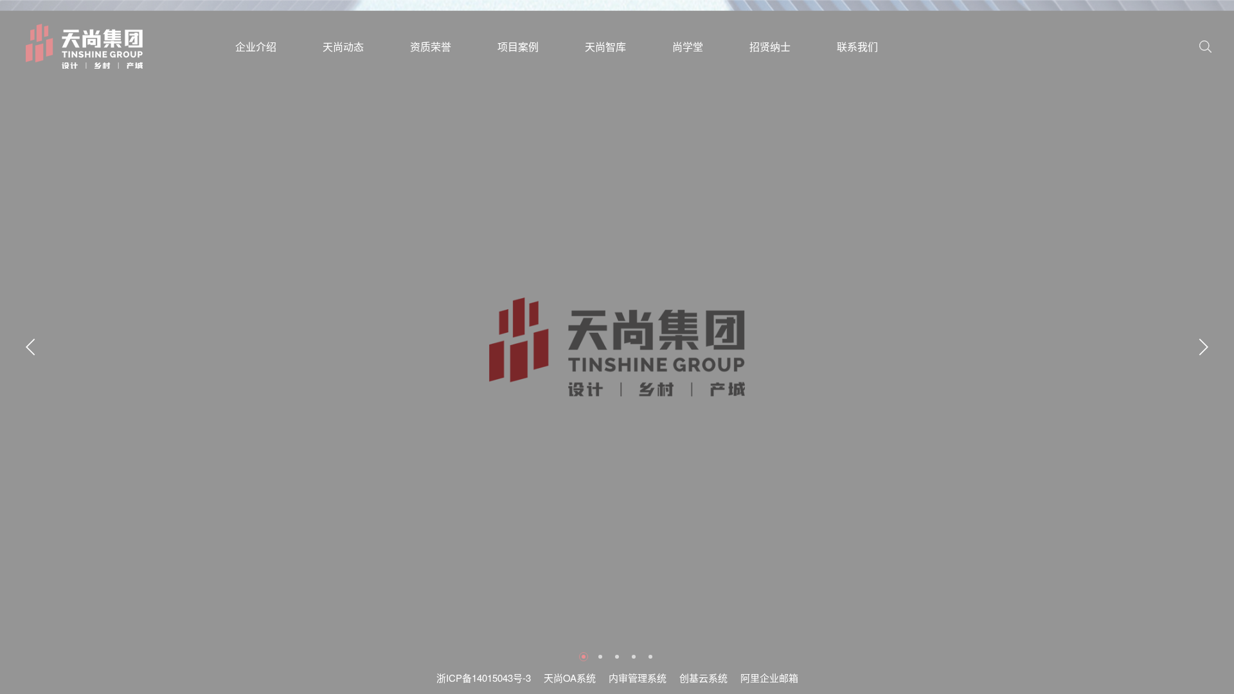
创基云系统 (703, 677)
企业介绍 (255, 46)
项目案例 (518, 46)
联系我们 (857, 46)
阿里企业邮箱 (769, 677)
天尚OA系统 (570, 677)
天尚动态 (343, 46)
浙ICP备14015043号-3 (483, 677)
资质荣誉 (430, 46)
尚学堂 (687, 46)
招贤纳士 (770, 46)
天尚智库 (605, 46)
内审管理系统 (637, 677)
